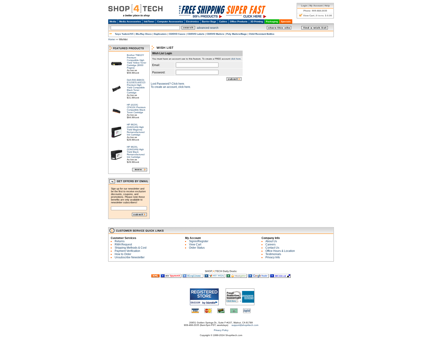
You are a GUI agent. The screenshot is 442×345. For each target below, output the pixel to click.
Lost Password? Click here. (168, 83)
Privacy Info (272, 257)
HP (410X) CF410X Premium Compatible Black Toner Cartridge (136, 109)
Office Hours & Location (280, 251)
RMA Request (123, 244)
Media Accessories (130, 21)
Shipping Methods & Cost (130, 247)
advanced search (207, 27)
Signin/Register (198, 241)
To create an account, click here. (171, 87)
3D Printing (256, 21)
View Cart (195, 244)
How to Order (123, 254)
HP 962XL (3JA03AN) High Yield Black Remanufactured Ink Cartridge (136, 152)
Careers (270, 244)
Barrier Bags (209, 21)
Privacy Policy (221, 330)
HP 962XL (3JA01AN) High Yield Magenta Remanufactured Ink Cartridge (136, 129)
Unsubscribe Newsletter (130, 257)
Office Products (238, 21)
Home (111, 39)
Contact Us (272, 247)
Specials (286, 21)
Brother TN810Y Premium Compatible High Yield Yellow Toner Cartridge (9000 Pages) (136, 61)
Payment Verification (127, 251)
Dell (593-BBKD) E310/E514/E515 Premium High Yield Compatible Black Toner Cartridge (136, 86)
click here (236, 59)
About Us (271, 241)
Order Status (197, 247)
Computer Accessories (170, 21)
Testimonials (273, 254)
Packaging (272, 21)
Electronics (192, 21)
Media (113, 21)
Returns (120, 241)
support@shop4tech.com (245, 325)
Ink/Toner (149, 21)
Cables (223, 21)
